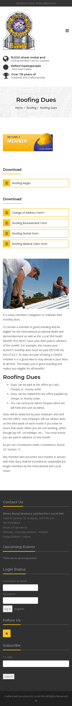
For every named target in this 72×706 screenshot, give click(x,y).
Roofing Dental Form (25, 233)
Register (19, 609)
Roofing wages (21, 183)
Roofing (31, 108)
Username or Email (15, 581)
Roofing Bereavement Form (29, 223)
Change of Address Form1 (28, 212)
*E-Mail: (8, 657)
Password (9, 594)
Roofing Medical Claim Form (29, 244)
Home (19, 108)
